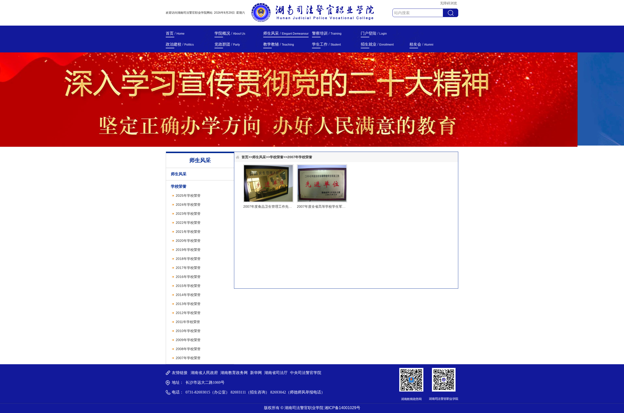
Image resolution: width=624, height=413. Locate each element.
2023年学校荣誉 (188, 214)
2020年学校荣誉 (188, 241)
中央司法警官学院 (305, 373)
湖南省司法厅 (276, 373)
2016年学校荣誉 (188, 277)
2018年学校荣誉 (188, 259)
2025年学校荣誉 (188, 195)
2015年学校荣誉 (188, 286)
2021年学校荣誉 (188, 232)
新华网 (256, 373)
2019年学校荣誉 (188, 250)
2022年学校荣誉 (188, 223)
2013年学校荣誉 (188, 304)
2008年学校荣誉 (188, 349)
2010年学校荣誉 (188, 331)
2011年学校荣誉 (188, 322)
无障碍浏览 (448, 3)
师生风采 (178, 174)
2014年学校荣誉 (188, 295)
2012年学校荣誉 (188, 313)
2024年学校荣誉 (188, 204)
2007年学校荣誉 (188, 358)
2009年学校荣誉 (188, 340)
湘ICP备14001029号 (342, 408)
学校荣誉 (178, 186)
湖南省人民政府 (204, 373)
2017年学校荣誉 (188, 268)
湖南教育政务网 (234, 373)
